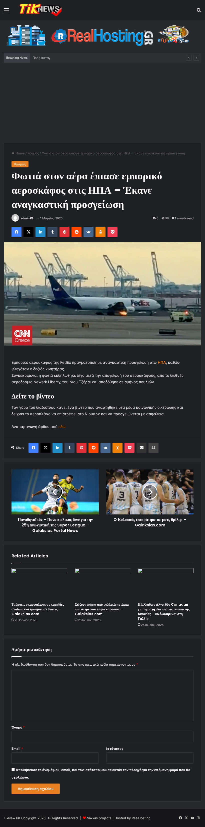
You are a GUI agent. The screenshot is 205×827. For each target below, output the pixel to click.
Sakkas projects (99, 818)
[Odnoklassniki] (101, 232)
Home (19, 153)
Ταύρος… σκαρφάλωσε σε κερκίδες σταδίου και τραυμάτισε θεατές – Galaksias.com (38, 609)
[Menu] (6, 11)
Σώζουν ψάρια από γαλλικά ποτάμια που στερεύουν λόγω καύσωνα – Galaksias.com (102, 609)
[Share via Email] (141, 448)
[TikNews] (40, 9)
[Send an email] (31, 218)
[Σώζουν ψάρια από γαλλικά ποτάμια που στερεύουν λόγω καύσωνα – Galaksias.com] (102, 584)
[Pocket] (113, 232)
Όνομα (18, 727)
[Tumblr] (53, 232)
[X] (29, 232)
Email (17, 749)
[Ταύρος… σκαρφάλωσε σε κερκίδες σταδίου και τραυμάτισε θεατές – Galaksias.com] (39, 584)
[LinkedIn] (41, 232)
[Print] (153, 448)
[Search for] (198, 11)
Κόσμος (33, 153)
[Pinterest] (65, 232)
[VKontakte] (89, 232)
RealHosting (141, 818)
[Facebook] (17, 232)
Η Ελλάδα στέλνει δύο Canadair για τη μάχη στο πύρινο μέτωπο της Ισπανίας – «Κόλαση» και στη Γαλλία (164, 611)
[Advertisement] (102, 105)
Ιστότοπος (114, 749)
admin (25, 218)
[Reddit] (77, 232)
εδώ (62, 426)
